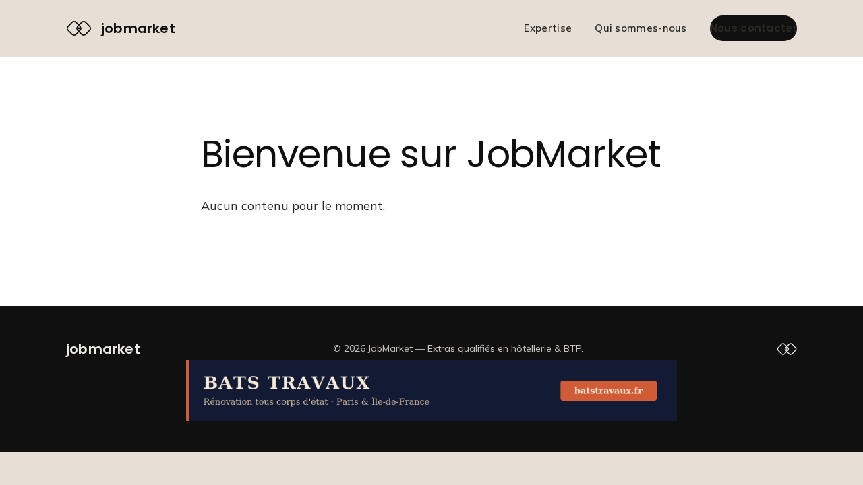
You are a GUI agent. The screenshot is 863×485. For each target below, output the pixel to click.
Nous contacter (753, 28)
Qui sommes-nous (641, 28)
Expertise (548, 28)
